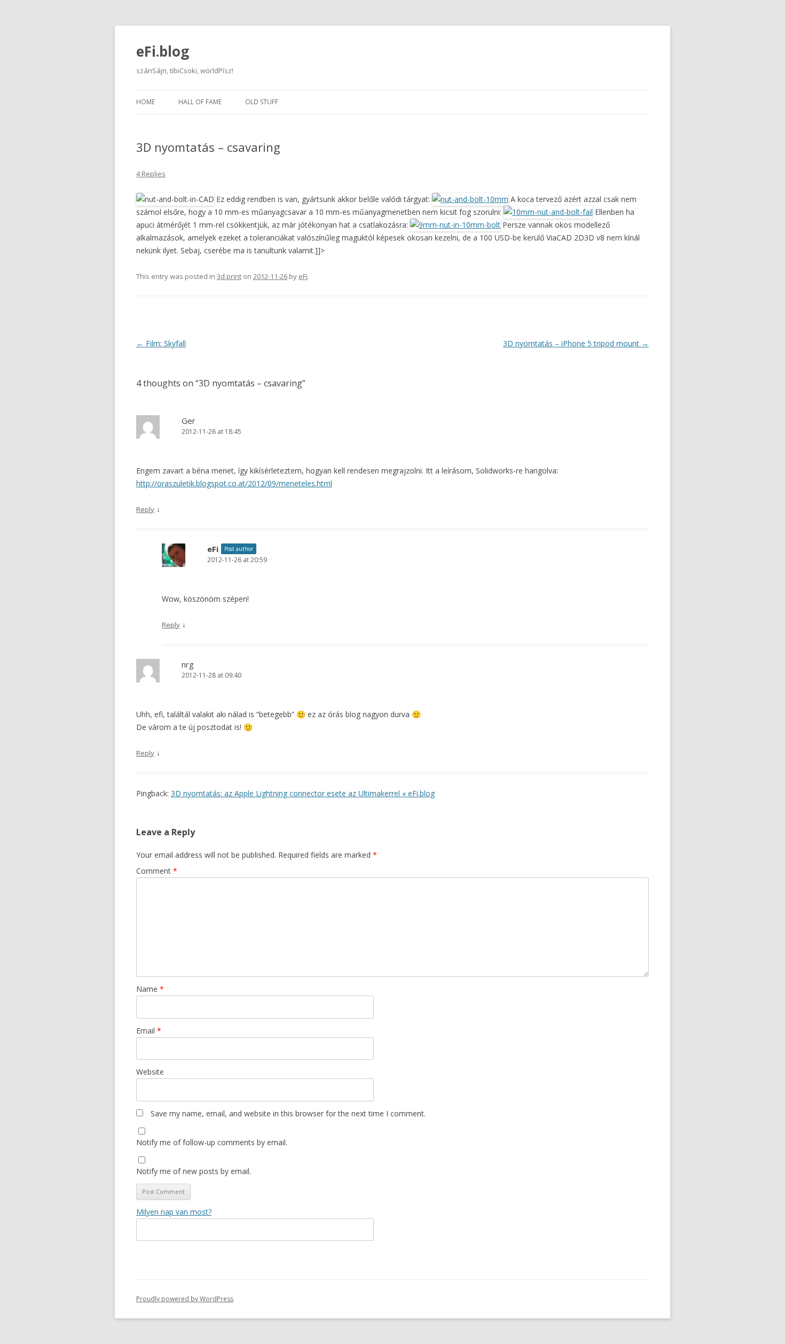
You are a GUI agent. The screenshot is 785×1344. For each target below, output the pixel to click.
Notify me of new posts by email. (193, 1171)
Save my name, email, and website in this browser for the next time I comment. (288, 1113)
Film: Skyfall (161, 343)
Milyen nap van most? (173, 1212)
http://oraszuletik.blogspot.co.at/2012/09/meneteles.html (234, 483)
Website (150, 1072)
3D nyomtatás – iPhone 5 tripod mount (576, 343)
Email (148, 1031)
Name (150, 989)
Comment (156, 871)
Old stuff (261, 101)
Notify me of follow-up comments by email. (211, 1142)
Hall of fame (200, 101)
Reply (145, 509)
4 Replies (151, 173)
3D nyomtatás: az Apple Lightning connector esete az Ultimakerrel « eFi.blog (303, 793)
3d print (229, 276)
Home (145, 101)
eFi (303, 276)
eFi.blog (162, 51)
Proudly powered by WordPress (184, 1298)
